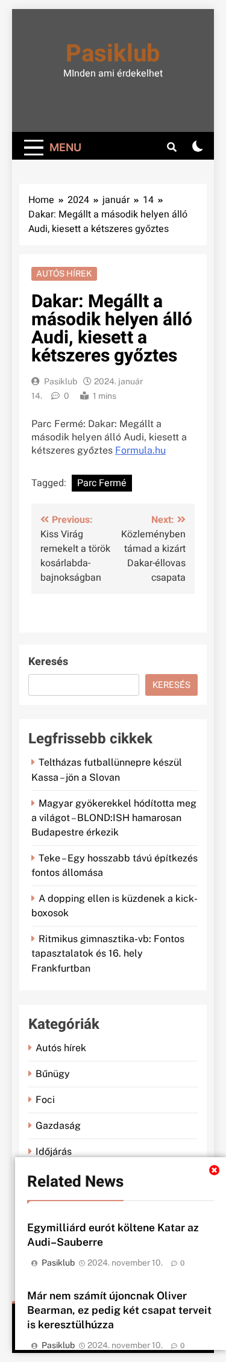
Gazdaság (58, 1125)
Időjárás (54, 1151)
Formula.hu (140, 450)
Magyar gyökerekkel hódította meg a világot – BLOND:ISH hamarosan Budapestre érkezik (113, 818)
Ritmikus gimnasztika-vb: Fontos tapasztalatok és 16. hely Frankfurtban (107, 953)
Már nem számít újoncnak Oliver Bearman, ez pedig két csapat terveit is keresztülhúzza (119, 1310)
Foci (45, 1099)
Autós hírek (64, 273)
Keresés (48, 662)
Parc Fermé (102, 483)
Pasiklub (113, 54)
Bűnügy (53, 1073)
